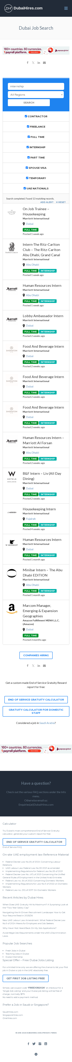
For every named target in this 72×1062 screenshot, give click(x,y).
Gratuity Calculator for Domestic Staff (36, 711)
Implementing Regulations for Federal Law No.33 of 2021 (34, 871)
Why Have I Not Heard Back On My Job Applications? (29, 928)
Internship (37, 147)
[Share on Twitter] (33, 63)
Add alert (46, 202)
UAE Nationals (37, 188)
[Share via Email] (44, 63)
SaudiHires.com (10, 1012)
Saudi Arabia (47, 722)
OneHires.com (10, 1018)
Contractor (37, 116)
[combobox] (36, 94)
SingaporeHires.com (13, 1015)
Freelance (37, 126)
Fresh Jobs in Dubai (15, 950)
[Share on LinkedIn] (39, 63)
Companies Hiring (36, 655)
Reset (62, 202)
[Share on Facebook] (27, 63)
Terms (53, 1033)
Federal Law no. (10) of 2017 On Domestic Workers (31, 890)
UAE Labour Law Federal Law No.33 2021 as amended (33, 868)
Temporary (37, 178)
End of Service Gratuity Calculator (36, 699)
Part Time (37, 157)
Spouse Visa (37, 167)
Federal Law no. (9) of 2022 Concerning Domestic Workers (35, 880)
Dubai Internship (14, 957)
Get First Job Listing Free (25, 978)
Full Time (37, 137)
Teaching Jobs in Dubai (17, 953)
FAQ (19, 847)
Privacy (45, 1033)
